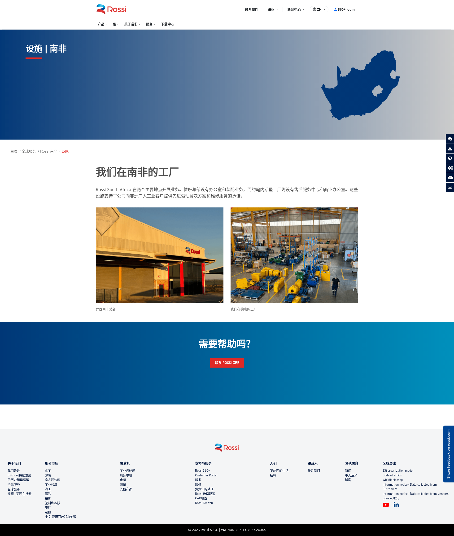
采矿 (48, 498)
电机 (123, 480)
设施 (65, 151)
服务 (149, 24)
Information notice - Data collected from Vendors (416, 494)
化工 (48, 470)
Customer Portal (206, 475)
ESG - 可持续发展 (19, 475)
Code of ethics (392, 475)
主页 (13, 151)
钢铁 (48, 494)
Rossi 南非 (48, 151)
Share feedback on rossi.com (448, 454)
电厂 (48, 507)
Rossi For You (204, 503)
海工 (48, 489)
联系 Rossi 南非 (227, 363)
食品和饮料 (52, 480)
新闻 (348, 470)
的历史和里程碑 (18, 480)
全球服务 (29, 151)
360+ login (346, 9)
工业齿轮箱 (127, 470)
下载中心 (167, 24)
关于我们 (131, 24)
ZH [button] (319, 9)
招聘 (273, 475)
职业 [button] (271, 9)
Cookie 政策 (391, 498)
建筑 (48, 475)
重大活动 (351, 475)
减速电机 (126, 475)
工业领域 (51, 484)
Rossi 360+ (202, 470)
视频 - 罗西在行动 (19, 494)
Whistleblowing (393, 480)
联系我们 (251, 9)
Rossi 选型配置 (205, 494)
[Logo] (227, 449)
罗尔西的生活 (279, 470)
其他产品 (126, 489)
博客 (348, 480)
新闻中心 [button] (295, 9)
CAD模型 (201, 498)
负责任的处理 (204, 489)
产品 (101, 24)
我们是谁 (14, 470)
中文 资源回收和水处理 (60, 516)
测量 (123, 484)
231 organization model (398, 470)
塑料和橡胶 (52, 503)
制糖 (48, 512)
